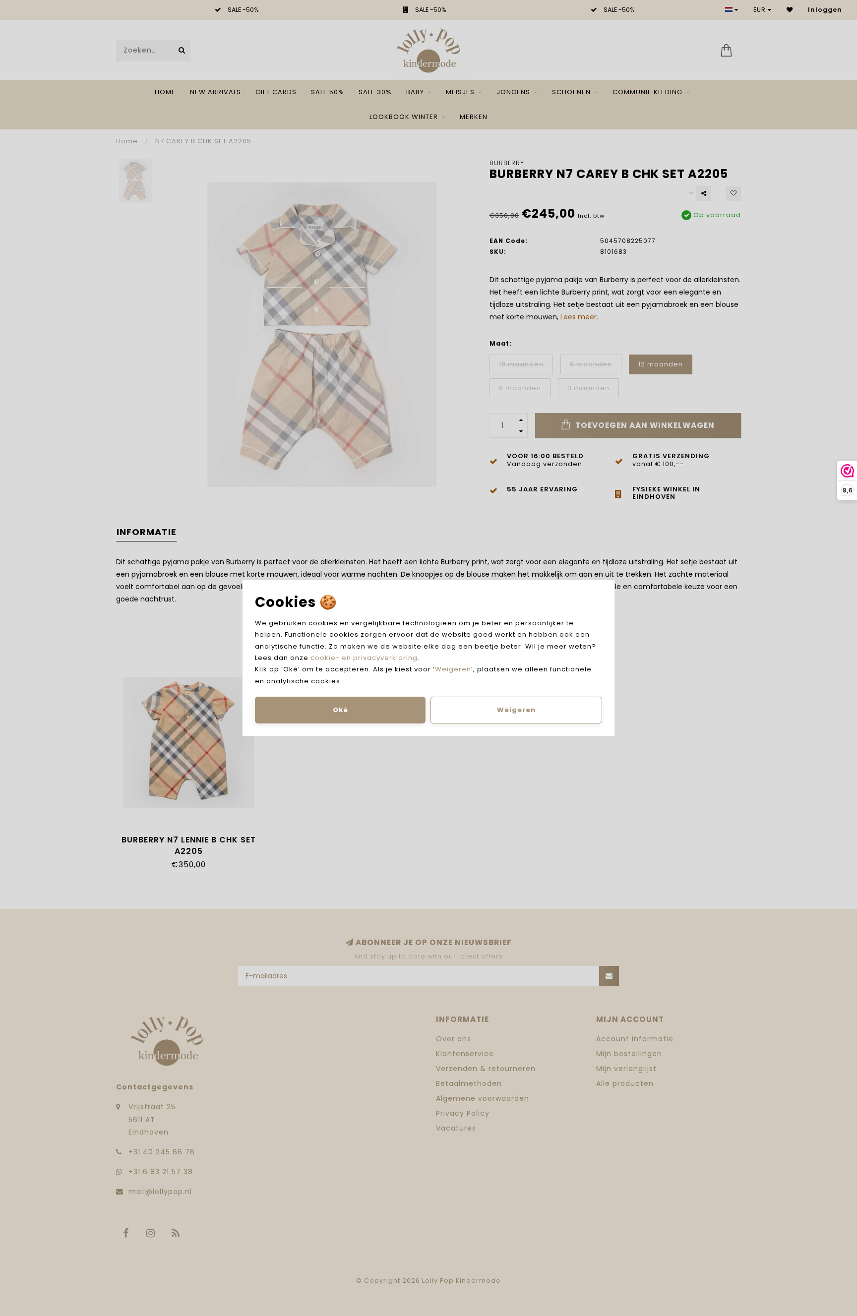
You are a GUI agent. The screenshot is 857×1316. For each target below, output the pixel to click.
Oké (340, 710)
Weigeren (453, 669)
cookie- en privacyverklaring (364, 657)
